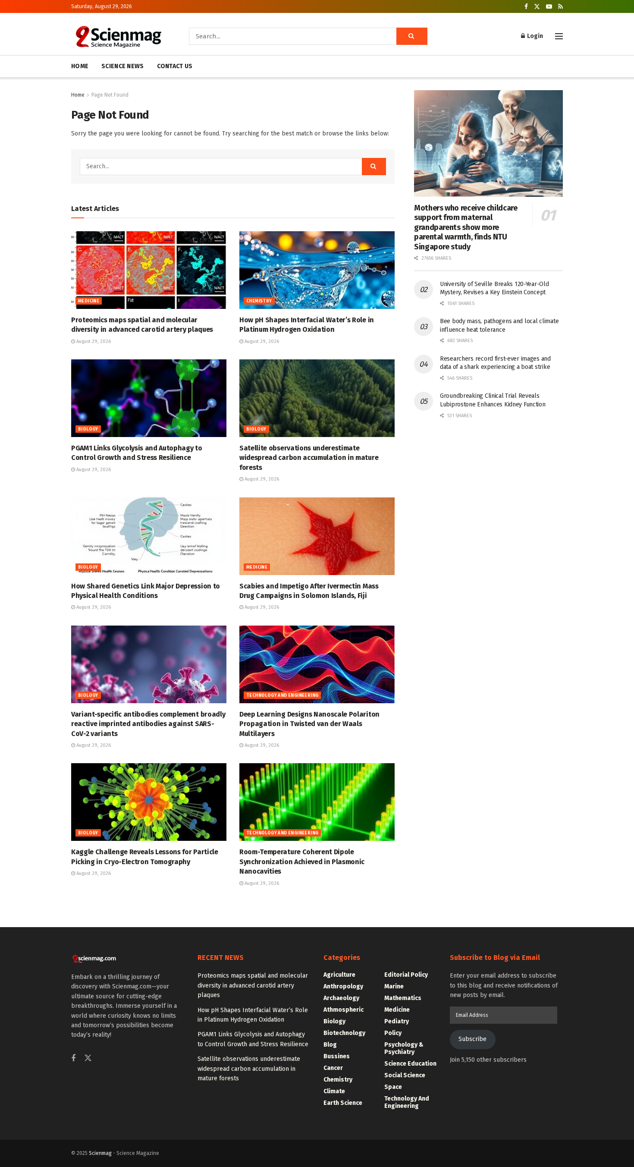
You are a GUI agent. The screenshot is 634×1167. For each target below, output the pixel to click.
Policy (393, 1033)
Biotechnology (344, 1033)
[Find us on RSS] (560, 6)
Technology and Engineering (282, 695)
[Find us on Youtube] (549, 6)
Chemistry (259, 301)
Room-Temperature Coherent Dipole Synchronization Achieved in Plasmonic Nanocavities (301, 861)
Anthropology (343, 986)
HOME (79, 66)
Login (534, 36)
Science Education (410, 1063)
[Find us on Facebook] (526, 6)
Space (393, 1087)
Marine (394, 986)
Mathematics (402, 998)
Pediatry (396, 1021)
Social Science (404, 1075)
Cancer (333, 1068)
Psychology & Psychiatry (404, 1048)
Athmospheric (343, 1009)
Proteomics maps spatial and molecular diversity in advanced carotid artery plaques (253, 985)
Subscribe (472, 1039)
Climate (334, 1091)
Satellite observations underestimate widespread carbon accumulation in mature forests (308, 458)
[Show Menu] (559, 36)
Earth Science (342, 1103)
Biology (88, 429)
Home (78, 95)
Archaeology (341, 998)
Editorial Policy (406, 974)
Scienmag (100, 1153)
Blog (330, 1044)
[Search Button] (411, 36)
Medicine (88, 301)
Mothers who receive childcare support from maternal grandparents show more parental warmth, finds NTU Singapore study (466, 227)
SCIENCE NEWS (122, 66)
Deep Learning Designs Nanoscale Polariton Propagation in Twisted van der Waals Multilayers (309, 724)
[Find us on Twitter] (537, 6)
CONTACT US (175, 66)
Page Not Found (110, 95)
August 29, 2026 (93, 341)
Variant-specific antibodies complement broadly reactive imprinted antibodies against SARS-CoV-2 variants (148, 724)
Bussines (336, 1056)
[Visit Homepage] (118, 36)
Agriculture (339, 974)
